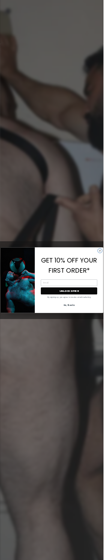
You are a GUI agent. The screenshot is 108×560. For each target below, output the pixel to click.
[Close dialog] (100, 250)
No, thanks (68, 305)
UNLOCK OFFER (69, 291)
